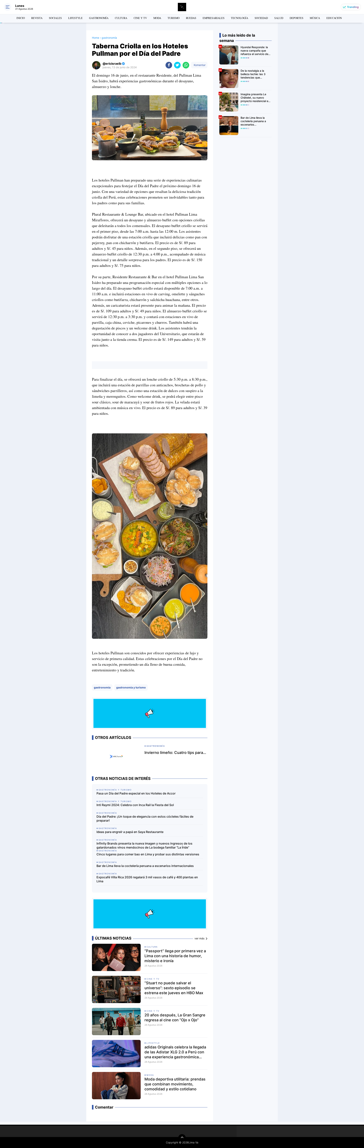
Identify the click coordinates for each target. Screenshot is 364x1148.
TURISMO (174, 18)
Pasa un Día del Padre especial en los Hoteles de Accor (136, 793)
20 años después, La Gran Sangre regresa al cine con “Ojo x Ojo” (174, 1017)
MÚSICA (315, 18)
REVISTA (36, 18)
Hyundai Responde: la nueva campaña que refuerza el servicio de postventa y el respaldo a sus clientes (255, 51)
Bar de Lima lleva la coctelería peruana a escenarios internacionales (145, 866)
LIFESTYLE (75, 18)
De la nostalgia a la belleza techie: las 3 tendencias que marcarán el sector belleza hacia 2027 (253, 74)
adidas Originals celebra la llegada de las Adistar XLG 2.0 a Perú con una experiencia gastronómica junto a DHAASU (175, 1052)
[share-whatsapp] (186, 65)
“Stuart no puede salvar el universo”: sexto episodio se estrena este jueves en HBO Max (173, 988)
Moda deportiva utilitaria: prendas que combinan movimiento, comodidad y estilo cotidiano (175, 1084)
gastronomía (102, 687)
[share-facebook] (169, 65)
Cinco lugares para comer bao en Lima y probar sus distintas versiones (147, 854)
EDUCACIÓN (334, 18)
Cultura (152, 947)
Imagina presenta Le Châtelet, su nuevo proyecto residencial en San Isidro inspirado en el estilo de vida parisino (256, 98)
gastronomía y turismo (131, 687)
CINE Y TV (140, 18)
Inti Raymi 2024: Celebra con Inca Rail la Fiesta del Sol (135, 805)
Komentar (199, 65)
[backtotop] (182, 1138)
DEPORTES (296, 18)
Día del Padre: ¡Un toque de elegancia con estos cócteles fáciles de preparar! (144, 818)
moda (150, 1075)
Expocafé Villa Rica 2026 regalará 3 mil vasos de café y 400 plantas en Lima (147, 879)
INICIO (20, 18)
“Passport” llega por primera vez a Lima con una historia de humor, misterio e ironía (175, 956)
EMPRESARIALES (213, 18)
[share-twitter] (177, 65)
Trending (353, 7)
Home (95, 37)
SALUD (278, 18)
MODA (157, 18)
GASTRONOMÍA (98, 18)
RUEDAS (191, 18)
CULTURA (121, 18)
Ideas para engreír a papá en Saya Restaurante (129, 832)
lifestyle (153, 1043)
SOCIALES (55, 18)
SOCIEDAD (261, 18)
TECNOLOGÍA (239, 18)
